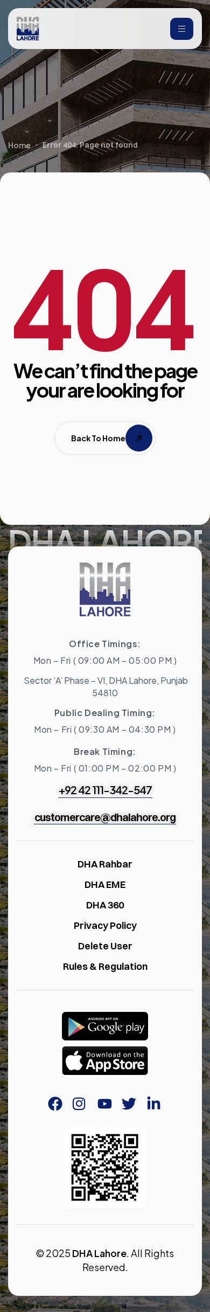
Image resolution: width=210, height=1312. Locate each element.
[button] (105, 790)
